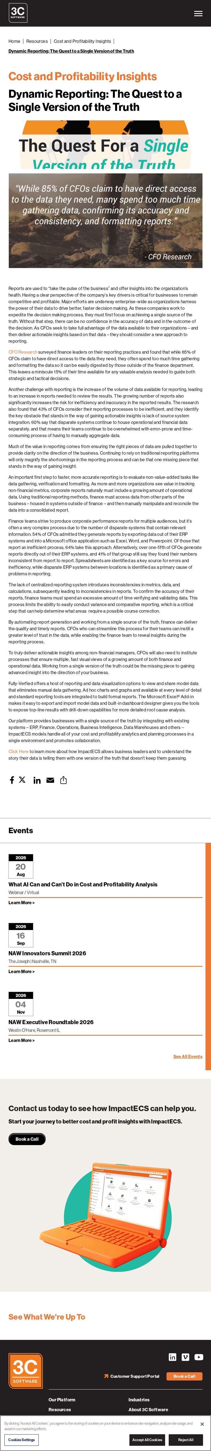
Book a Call (184, 1376)
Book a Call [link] (27, 1139)
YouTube (198, 1357)
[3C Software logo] (18, 21)
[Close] (202, 1424)
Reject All (185, 1440)
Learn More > (22, 902)
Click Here (19, 751)
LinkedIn (172, 1357)
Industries (139, 1399)
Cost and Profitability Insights (82, 41)
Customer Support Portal (135, 1376)
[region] (105, 1433)
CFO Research (23, 352)
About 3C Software (148, 1409)
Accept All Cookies (147, 1440)
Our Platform (62, 1399)
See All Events (188, 1056)
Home (15, 41)
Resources (37, 41)
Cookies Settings (21, 1440)
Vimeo (185, 1357)
